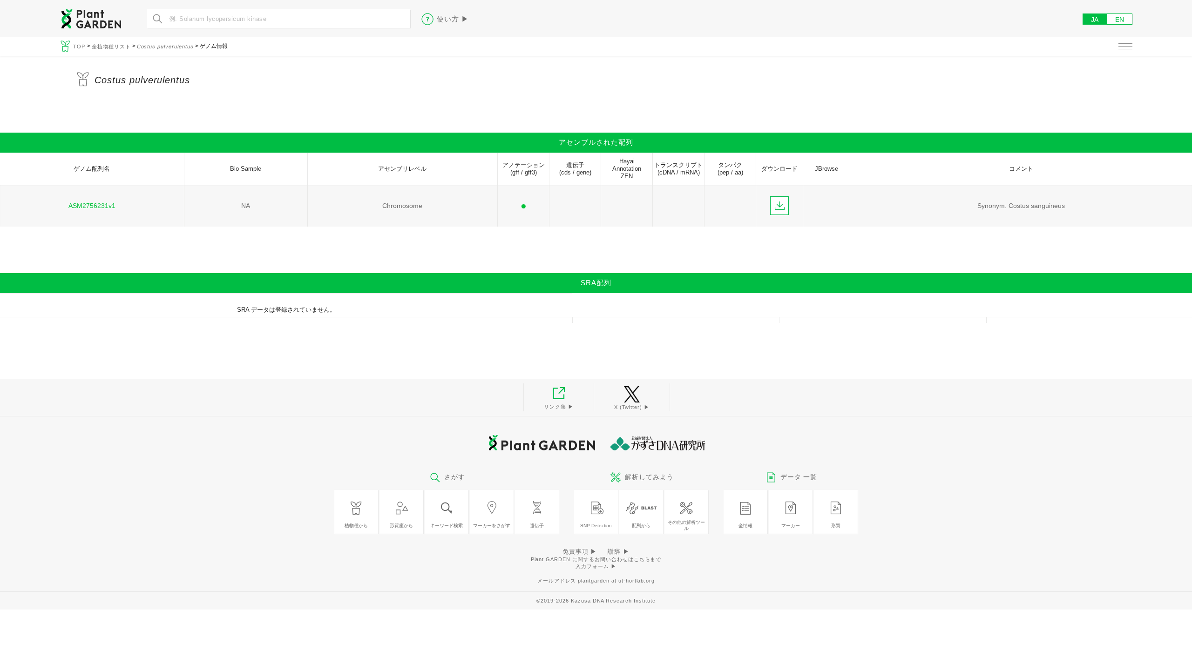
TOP (80, 46)
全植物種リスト (111, 46)
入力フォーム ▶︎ (596, 566)
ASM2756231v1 (91, 205)
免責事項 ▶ (579, 551)
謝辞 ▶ (619, 551)
